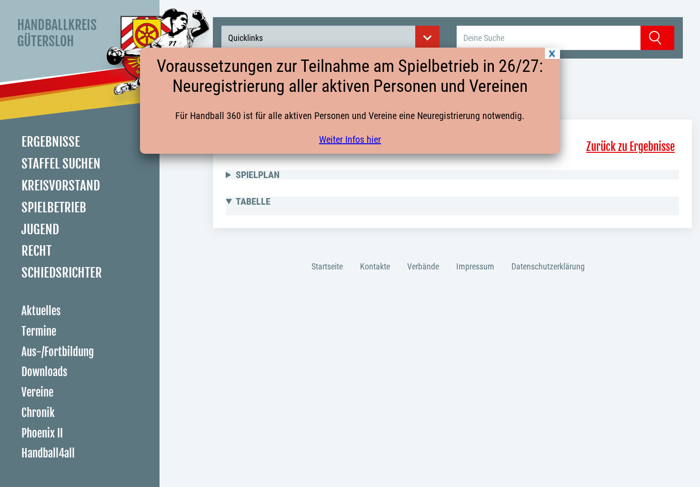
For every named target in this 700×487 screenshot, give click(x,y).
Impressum (475, 266)
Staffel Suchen (60, 164)
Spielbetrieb (53, 207)
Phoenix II (42, 433)
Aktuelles (40, 311)
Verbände (423, 266)
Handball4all (48, 453)
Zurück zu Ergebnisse (630, 147)
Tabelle (253, 201)
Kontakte (375, 266)
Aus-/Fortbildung (57, 352)
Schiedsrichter (61, 273)
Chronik (38, 413)
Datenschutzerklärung (548, 266)
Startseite (327, 266)
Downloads (44, 372)
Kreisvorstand (60, 186)
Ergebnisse (50, 142)
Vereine (37, 392)
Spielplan (258, 174)
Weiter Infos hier (350, 139)
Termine (38, 331)
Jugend (40, 229)
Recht (36, 251)
